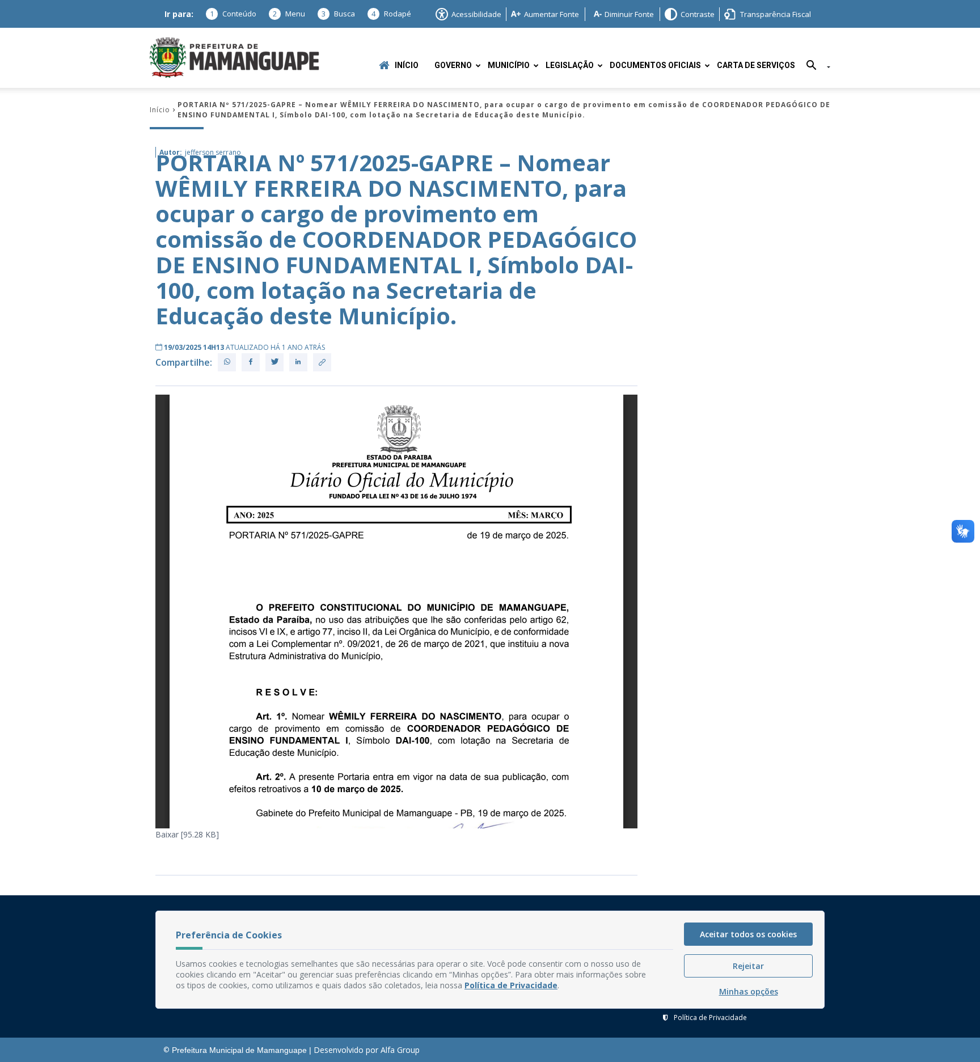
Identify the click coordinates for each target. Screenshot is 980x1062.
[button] (814, 67)
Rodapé (391, 14)
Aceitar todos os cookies (748, 934)
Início (407, 65)
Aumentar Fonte (551, 14)
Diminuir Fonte (629, 14)
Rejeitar (748, 966)
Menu (289, 14)
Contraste (698, 14)
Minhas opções (748, 991)
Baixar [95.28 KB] (187, 834)
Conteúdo (233, 14)
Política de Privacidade (710, 1017)
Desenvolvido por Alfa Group (367, 1049)
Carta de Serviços (756, 65)
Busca (338, 14)
